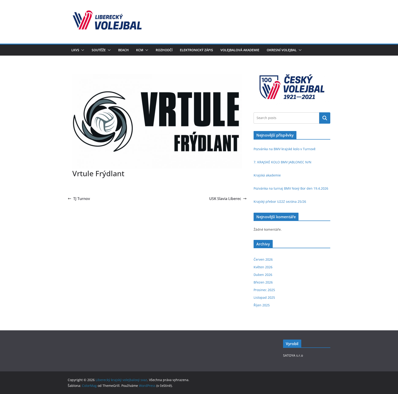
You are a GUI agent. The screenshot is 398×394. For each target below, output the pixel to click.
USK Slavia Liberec (225, 198)
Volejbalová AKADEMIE (239, 50)
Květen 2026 (263, 267)
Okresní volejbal (282, 50)
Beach (123, 50)
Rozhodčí (164, 50)
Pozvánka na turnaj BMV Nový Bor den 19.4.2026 (291, 188)
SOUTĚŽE (99, 50)
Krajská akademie (267, 175)
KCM (139, 50)
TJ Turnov (81, 198)
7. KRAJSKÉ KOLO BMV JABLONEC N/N (282, 162)
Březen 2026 (263, 282)
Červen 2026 (263, 259)
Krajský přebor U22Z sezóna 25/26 (280, 201)
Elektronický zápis (196, 50)
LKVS (75, 50)
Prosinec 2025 (264, 290)
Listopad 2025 (264, 297)
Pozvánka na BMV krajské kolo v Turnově (285, 149)
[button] (81, 50)
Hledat (324, 117)
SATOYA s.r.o (293, 355)
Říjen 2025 (262, 305)
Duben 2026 (263, 274)
